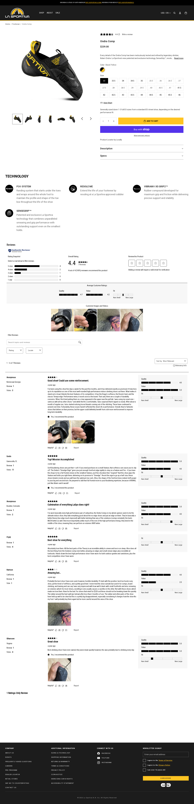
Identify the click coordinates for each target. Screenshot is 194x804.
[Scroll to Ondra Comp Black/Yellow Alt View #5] (61, 119)
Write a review (127, 34)
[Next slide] (90, 119)
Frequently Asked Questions (18, 761)
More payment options (142, 135)
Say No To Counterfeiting (17, 783)
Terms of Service (165, 760)
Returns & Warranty (60, 761)
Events (8, 757)
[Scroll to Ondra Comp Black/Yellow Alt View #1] (17, 119)
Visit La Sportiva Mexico (126, 2)
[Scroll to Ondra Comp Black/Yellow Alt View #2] (28, 119)
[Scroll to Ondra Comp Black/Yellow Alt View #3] (39, 119)
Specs (103, 155)
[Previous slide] (82, 119)
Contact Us (10, 787)
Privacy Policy (58, 770)
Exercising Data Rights (61, 779)
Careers (8, 766)
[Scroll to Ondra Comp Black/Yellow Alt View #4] (50, 119)
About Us (9, 753)
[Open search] (174, 13)
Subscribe (165, 778)
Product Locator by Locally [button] (111, 140)
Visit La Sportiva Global (93, 2)
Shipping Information (61, 757)
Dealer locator (12, 774)
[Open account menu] (180, 13)
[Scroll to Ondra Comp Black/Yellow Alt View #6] (72, 119)
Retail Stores (11, 779)
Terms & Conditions (60, 766)
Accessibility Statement (62, 783)
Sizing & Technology (60, 753)
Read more (178, 58)
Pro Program (11, 770)
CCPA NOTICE (57, 774)
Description (106, 148)
